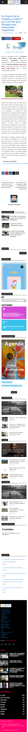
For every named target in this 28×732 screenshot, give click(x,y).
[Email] (13, 173)
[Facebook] (3, 173)
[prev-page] (3, 240)
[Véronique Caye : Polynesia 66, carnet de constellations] (5, 518)
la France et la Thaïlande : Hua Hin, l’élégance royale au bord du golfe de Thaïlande (17, 426)
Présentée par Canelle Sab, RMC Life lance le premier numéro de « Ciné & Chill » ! (17, 685)
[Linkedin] (10, 173)
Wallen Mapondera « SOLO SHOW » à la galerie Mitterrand (17, 502)
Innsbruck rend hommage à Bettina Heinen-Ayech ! (16, 433)
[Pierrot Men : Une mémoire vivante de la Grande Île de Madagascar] (5, 218)
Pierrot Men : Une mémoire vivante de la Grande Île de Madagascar (18, 218)
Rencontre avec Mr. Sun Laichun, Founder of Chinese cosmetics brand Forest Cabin (17, 461)
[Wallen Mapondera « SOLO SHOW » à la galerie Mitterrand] (5, 503)
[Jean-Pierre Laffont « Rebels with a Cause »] (5, 225)
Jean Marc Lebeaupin (8, 32)
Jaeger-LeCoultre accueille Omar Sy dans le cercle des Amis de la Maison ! (13, 452)
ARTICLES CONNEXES (7, 212)
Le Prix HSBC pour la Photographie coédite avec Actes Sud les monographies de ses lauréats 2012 (20, 186)
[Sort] (3, 297)
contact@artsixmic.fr (11, 640)
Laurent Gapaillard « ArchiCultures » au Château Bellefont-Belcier (16, 510)
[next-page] (5, 240)
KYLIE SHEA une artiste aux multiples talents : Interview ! (16, 475)
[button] (2, 2)
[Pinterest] (6, 173)
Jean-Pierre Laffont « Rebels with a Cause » (16, 661)
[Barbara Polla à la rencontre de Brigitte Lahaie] (5, 469)
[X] (13, 644)
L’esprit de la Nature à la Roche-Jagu (13, 567)
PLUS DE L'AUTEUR (19, 212)
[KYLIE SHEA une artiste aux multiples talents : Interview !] (5, 476)
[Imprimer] (17, 173)
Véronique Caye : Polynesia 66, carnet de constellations (17, 517)
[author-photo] (14, 202)
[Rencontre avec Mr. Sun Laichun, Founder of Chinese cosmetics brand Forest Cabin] (5, 461)
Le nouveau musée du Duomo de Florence (15, 573)
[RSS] (9, 644)
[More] (23, 38)
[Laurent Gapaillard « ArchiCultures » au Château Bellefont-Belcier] (5, 510)
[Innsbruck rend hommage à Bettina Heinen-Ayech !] (5, 434)
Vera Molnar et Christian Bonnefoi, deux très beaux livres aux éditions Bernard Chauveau (8, 185)
